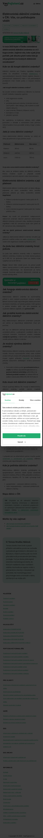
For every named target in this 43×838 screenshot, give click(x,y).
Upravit (20, 442)
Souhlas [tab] (8, 400)
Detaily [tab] (21, 400)
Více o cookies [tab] (35, 400)
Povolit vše (22, 436)
